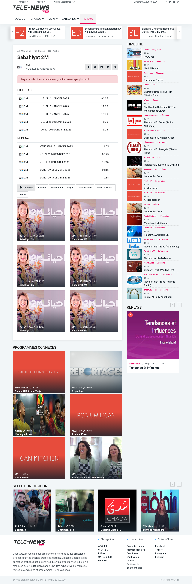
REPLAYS (88, 19)
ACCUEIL (20, 19)
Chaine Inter (149, 142)
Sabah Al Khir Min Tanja (28, 391)
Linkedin (159, 557)
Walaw (147, 100)
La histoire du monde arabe (159, 138)
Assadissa (148, 73)
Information (165, 115)
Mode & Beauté (105, 187)
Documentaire (23, 530)
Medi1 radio (149, 130)
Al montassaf (151, 188)
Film (154, 84)
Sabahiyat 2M (27, 239)
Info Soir (136, 368)
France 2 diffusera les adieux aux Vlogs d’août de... (44, 30)
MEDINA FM (149, 263)
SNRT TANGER (21, 387)
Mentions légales (136, 549)
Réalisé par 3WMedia (169, 579)
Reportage (78, 391)
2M (21, 236)
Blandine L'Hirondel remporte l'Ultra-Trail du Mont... (158, 30)
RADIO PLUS (149, 239)
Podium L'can (79, 434)
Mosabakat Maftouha (156, 223)
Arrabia (18, 431)
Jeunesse (160, 61)
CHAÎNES (36, 19)
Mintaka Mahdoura (111, 530)
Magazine (156, 49)
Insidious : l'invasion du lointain (161, 165)
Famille (42, 187)
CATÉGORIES (69, 19)
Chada (146, 49)
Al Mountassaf (152, 200)
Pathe (146, 84)
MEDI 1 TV (77, 387)
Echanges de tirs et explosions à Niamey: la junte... (103, 30)
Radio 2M (148, 227)
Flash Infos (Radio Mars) (157, 258)
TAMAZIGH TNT (150, 169)
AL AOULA (148, 61)
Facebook (160, 546)
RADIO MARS (149, 251)
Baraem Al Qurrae (153, 80)
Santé (23, 194)
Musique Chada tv (68, 530)
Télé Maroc (106, 526)
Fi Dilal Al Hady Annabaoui (158, 297)
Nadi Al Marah (151, 68)
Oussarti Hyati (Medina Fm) (159, 270)
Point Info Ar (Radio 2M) (157, 235)
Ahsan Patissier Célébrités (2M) (90, 477)
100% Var (149, 57)
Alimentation (85, 187)
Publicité (131, 560)
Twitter (159, 549)
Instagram (160, 553)
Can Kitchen (21, 477)
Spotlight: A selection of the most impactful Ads (160, 109)
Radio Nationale (151, 115)
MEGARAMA (149, 157)
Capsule (156, 100)
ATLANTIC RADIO (151, 274)
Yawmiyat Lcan (23, 434)
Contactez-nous (135, 546)
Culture (163, 169)
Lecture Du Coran (153, 176)
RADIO (51, 19)
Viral (145, 530)
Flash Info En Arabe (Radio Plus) (161, 247)
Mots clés (27, 187)
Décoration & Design (62, 187)
